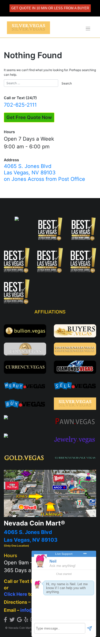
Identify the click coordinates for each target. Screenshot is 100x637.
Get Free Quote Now (29, 117)
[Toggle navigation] (88, 28)
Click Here (15, 594)
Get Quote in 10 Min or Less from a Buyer (50, 8)
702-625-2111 (20, 105)
